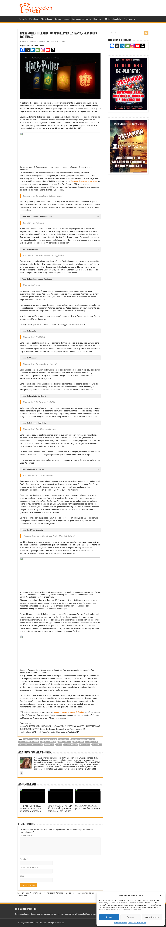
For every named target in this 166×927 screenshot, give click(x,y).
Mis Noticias (46, 19)
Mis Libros (33, 19)
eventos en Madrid (49, 739)
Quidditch (97, 745)
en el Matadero (84, 181)
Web (22, 876)
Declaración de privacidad (137, 923)
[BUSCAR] (146, 33)
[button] (161, 895)
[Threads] (53, 50)
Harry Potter (92, 742)
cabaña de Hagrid (31, 739)
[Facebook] (22, 50)
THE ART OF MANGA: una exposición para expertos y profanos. (30, 808)
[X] (27, 50)
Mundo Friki (61, 41)
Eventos (53, 41)
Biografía (23, 19)
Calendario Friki (114, 19)
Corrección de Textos (81, 19)
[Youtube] (48, 50)
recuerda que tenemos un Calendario (69, 712)
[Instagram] (43, 50)
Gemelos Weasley (49, 742)
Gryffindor (78, 742)
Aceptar (109, 917)
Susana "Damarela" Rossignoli (33, 41)
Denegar (130, 917)
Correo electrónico (29, 867)
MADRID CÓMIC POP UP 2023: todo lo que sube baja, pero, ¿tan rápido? (60, 808)
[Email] (38, 50)
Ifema (59, 745)
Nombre (24, 859)
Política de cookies (120, 923)
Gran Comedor (64, 742)
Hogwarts (49, 745)
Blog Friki (97, 19)
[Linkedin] (32, 50)
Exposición (64, 739)
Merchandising (71, 745)
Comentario (26, 835)
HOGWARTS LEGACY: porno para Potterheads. (87, 807)
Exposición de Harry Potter (83, 739)
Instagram (130, 19)
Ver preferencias (152, 917)
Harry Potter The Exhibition (31, 745)
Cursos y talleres (62, 19)
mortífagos (84, 745)
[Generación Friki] (35, 8)
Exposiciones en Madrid (29, 742)
